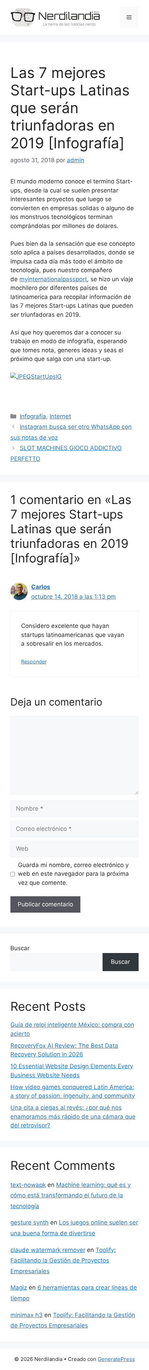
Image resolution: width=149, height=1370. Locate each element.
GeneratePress (116, 1359)
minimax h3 (26, 1315)
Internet (60, 416)
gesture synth (29, 1222)
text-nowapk (28, 1184)
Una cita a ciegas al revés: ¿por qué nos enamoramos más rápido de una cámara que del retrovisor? (72, 1116)
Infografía (33, 416)
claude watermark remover (47, 1249)
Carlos (40, 586)
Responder (33, 661)
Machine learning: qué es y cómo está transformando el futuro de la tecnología (70, 1195)
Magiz (18, 1287)
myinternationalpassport (53, 279)
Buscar (19, 948)
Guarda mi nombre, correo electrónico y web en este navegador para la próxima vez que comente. (73, 873)
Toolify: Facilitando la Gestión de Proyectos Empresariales (63, 1260)
